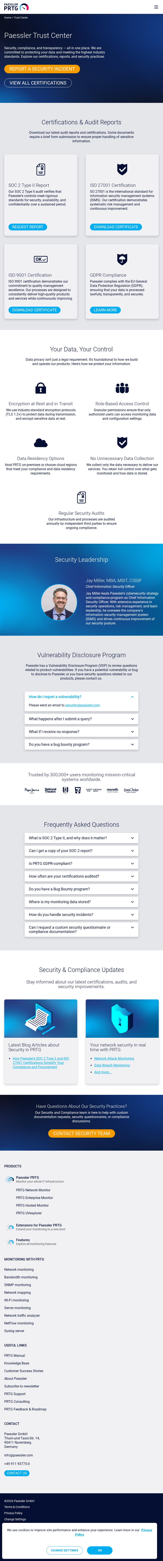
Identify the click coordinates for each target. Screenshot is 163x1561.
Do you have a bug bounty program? (59, 744)
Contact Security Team (81, 1133)
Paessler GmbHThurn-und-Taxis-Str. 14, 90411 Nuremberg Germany (22, 1440)
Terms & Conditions (17, 1507)
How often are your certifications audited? (64, 876)
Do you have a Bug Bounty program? (59, 889)
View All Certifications (38, 83)
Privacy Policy (13, 1513)
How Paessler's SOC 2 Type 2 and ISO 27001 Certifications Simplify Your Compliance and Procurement (41, 1062)
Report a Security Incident (42, 69)
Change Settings (15, 1519)
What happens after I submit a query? (60, 719)
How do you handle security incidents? (61, 914)
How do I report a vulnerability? (55, 696)
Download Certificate (116, 227)
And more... (103, 1072)
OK (100, 1550)
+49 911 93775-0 (17, 1464)
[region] (79, 1541)
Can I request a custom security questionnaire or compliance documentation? (69, 929)
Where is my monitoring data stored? (60, 902)
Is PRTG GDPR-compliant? (50, 863)
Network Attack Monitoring (114, 1058)
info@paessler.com (18, 1455)
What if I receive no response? (54, 731)
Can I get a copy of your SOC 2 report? (61, 850)
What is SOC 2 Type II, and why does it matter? (68, 838)
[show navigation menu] (156, 7)
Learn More (105, 310)
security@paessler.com (82, 705)
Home (7, 17)
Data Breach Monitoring (112, 1065)
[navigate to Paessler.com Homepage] (16, 6)
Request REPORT (27, 227)
